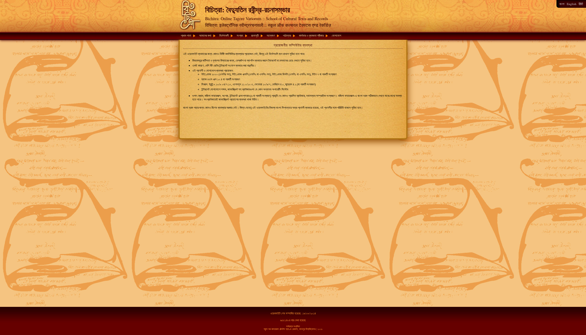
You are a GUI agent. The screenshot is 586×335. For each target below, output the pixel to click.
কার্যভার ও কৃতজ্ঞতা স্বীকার (311, 35)
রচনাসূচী (255, 35)
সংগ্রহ (240, 35)
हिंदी (581, 4)
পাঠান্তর (287, 35)
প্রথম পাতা (186, 35)
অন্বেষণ (271, 35)
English (571, 4)
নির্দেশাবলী (224, 35)
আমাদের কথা (205, 35)
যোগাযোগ (336, 35)
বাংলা (561, 4)
